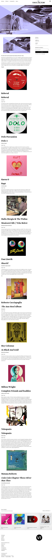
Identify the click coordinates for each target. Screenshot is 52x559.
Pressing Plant (12, 1)
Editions (2, 545)
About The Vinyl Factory (5, 542)
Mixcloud (2, 539)
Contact (13, 556)
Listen (2, 101)
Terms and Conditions (8, 556)
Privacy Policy (2, 556)
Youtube (2, 536)
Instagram (3, 535)
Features (2, 546)
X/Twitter (3, 540)
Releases (2, 1)
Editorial (6, 1)
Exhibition (3, 550)
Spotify (2, 537)
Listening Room (3, 549)
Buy (4, 101)
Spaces (17, 1)
